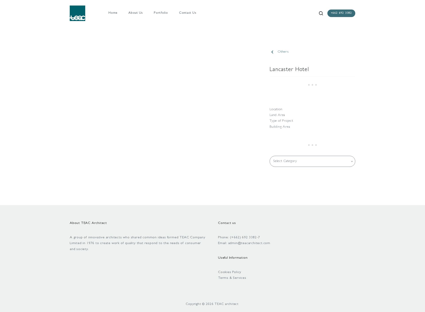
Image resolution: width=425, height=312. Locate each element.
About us (135, 13)
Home (112, 13)
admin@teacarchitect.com (249, 243)
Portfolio (161, 13)
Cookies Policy (229, 272)
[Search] (321, 13)
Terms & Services (232, 278)
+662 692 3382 (341, 13)
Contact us (187, 13)
